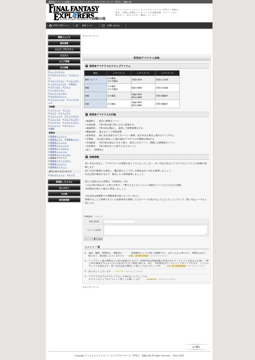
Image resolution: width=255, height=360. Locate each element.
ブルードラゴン (57, 81)
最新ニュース (64, 37)
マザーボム (55, 87)
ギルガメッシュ (57, 175)
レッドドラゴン (57, 72)
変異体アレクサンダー (60, 155)
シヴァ (67, 110)
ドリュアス (65, 113)
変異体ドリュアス (58, 142)
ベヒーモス (74, 81)
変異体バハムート (58, 164)
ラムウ (53, 113)
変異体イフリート (58, 136)
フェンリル (55, 119)
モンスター (64, 187)
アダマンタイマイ (58, 75)
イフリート (55, 110)
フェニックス (56, 116)
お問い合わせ (113, 25)
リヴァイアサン (71, 122)
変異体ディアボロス (59, 149)
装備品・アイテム (64, 181)
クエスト (64, 55)
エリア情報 (64, 61)
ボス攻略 (64, 67)
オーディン (69, 126)
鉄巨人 (74, 84)
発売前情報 (64, 200)
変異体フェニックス (59, 145)
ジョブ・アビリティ (64, 49)
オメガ (72, 175)
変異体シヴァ (56, 139)
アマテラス (55, 122)
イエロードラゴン (58, 84)
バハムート (55, 126)
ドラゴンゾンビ (57, 99)
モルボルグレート (58, 96)
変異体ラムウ (72, 139)
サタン (67, 87)
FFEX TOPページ (61, 25)
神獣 (52, 128)
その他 (64, 194)
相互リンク (87, 25)
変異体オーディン (58, 167)
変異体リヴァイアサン (60, 161)
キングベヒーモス (58, 93)
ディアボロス (72, 116)
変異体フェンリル (58, 152)
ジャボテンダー (57, 90)
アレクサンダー (71, 119)
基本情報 (64, 43)
